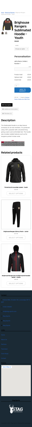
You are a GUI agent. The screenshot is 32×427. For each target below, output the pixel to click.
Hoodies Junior (21, 99)
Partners (3, 344)
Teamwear (4, 349)
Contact (3, 358)
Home (2, 12)
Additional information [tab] (11, 109)
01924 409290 (7, 307)
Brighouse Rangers (10, 12)
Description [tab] (7, 105)
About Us (4, 339)
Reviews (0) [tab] (8, 113)
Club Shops (4, 353)
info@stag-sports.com (9, 311)
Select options (16, 193)
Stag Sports (6, 316)
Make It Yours (27, 99)
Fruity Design (27, 423)
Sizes (16, 45)
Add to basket (22, 90)
